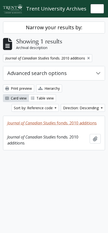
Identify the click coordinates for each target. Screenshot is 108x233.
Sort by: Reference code (34, 108)
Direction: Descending (81, 108)
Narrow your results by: (54, 27)
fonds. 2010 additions (52, 123)
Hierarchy (51, 88)
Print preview (21, 88)
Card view (18, 98)
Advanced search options (37, 73)
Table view (44, 98)
